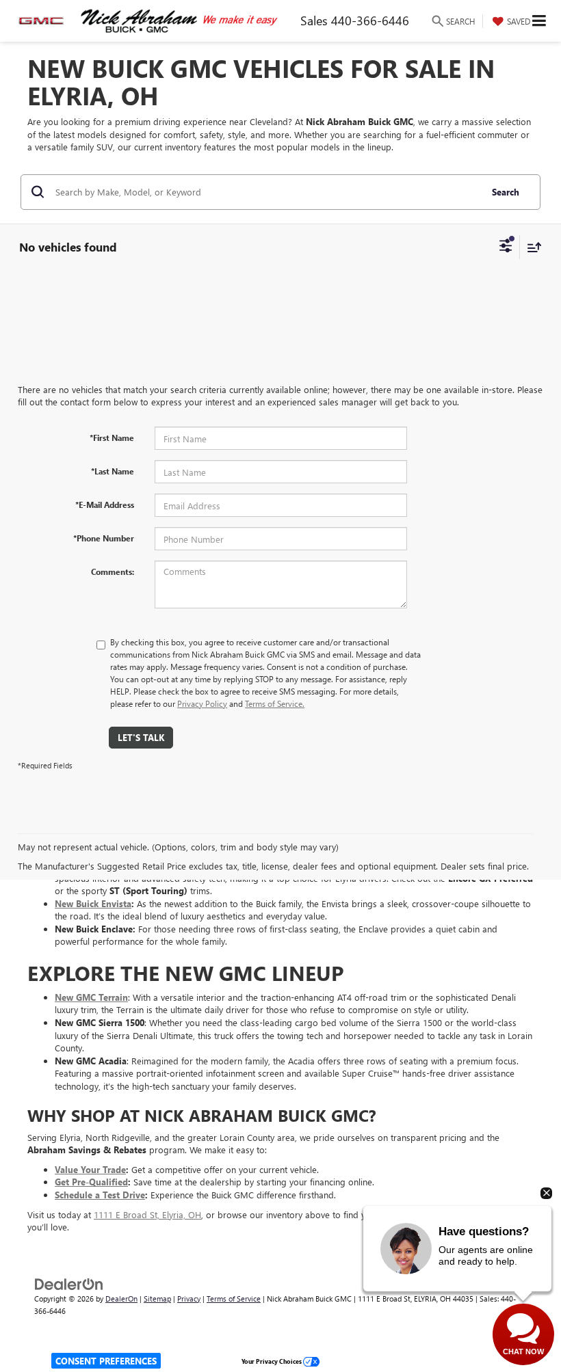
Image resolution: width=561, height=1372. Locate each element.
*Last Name (112, 471)
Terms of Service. (274, 703)
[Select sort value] (531, 247)
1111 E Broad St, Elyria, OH (147, 1214)
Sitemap (157, 1298)
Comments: (112, 571)
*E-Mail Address (104, 504)
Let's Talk (141, 737)
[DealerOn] (69, 1283)
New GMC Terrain (91, 997)
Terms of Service (234, 1298)
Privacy (188, 1298)
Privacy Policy (202, 703)
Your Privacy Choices (272, 1361)
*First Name (112, 437)
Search (505, 192)
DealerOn (121, 1298)
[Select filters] (505, 247)
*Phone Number (103, 538)
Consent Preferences (106, 1361)
